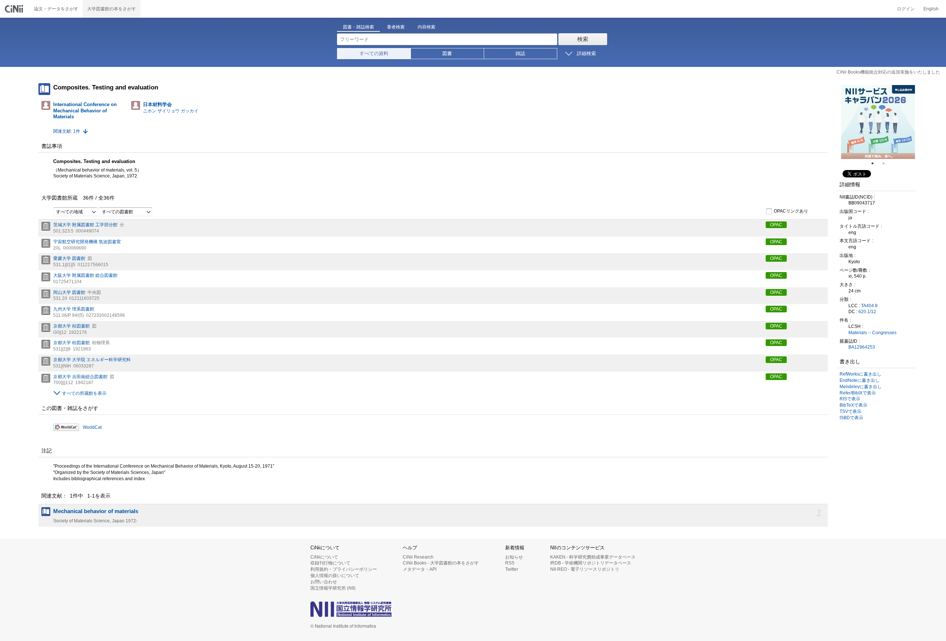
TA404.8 (869, 305)
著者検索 (396, 27)
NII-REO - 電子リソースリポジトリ (584, 569)
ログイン (906, 8)
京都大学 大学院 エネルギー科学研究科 (92, 359)
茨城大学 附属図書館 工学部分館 (85, 224)
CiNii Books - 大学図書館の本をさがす (441, 563)
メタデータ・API (419, 569)
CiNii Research (418, 557)
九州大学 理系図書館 (73, 309)
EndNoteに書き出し (859, 380)
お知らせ (514, 557)
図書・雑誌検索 (358, 27)
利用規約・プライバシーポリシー (343, 569)
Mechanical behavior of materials (95, 511)
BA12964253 (861, 347)
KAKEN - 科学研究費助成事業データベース (593, 557)
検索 (582, 39)
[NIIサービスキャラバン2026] (878, 122)
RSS (509, 563)
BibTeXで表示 (853, 405)
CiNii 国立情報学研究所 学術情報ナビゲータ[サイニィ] (15, 9)
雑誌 (520, 53)
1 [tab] (875, 163)
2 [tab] (886, 163)
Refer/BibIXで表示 (858, 393)
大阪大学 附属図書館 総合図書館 (85, 275)
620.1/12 (867, 311)
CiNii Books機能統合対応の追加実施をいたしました (888, 72)
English (931, 8)
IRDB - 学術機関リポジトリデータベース (590, 563)
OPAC (776, 224)
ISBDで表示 (851, 417)
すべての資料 (374, 53)
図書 (447, 53)
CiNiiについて (324, 557)
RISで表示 (850, 398)
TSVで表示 (850, 411)
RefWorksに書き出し (860, 374)
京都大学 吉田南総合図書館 (80, 376)
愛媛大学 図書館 (69, 258)
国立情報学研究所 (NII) (332, 588)
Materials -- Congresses (872, 332)
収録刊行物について (330, 563)
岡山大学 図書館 (69, 292)
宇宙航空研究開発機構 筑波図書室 (87, 241)
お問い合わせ (323, 581)
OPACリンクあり (791, 211)
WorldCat (92, 427)
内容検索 (426, 27)
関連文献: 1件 (66, 131)
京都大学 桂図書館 (71, 326)
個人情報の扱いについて (334, 575)
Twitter (511, 569)
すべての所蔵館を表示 (84, 393)
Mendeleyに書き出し (861, 386)
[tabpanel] (878, 122)
